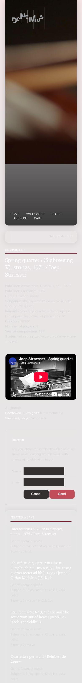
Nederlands (57, 236)
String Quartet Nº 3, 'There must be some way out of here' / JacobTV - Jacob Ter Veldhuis (40, 616)
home (15, 214)
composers (35, 214)
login (70, 236)
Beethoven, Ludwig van (22, 413)
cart (38, 218)
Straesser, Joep (16, 418)
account (21, 218)
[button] (36, 494)
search (57, 214)
